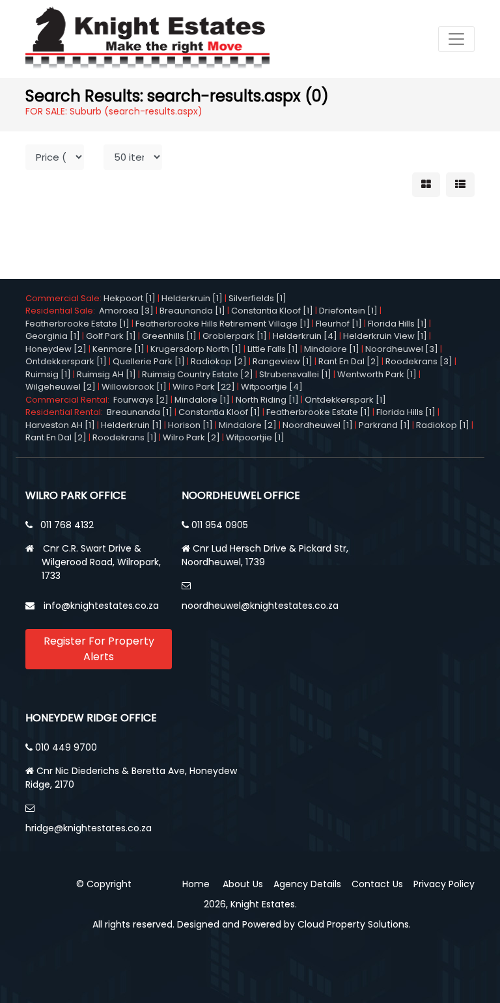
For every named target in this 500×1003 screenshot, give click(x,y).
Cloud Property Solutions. (354, 924)
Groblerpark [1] (234, 336)
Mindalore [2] (248, 425)
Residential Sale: (62, 310)
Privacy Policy (444, 883)
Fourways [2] (141, 400)
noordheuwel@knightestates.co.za (260, 605)
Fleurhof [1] (339, 323)
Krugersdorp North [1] (196, 349)
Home (196, 883)
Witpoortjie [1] (255, 437)
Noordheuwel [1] (318, 425)
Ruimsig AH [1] (106, 374)
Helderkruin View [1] (385, 336)
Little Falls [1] (272, 349)
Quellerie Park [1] (149, 361)
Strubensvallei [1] (295, 374)
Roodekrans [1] (124, 437)
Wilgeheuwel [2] (60, 387)
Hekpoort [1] (130, 298)
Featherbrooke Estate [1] (77, 323)
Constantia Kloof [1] (272, 310)
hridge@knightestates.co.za (88, 828)
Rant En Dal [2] (349, 361)
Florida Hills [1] (397, 323)
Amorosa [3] (126, 310)
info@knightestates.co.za (101, 605)
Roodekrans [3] (418, 361)
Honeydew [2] (56, 349)
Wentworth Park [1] (377, 374)
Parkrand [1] (384, 425)
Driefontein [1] (348, 310)
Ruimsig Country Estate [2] (197, 374)
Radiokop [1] (442, 425)
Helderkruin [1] (192, 298)
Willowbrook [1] (134, 387)
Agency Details (307, 883)
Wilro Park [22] (204, 387)
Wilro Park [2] (191, 437)
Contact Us (377, 883)
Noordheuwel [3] (401, 349)
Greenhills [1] (169, 336)
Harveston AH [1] (60, 425)
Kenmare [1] (118, 349)
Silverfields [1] (257, 298)
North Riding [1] (267, 400)
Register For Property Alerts (99, 649)
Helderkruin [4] (305, 336)
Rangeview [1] (282, 361)
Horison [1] (190, 425)
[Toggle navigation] (456, 39)
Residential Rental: (66, 412)
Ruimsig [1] (48, 374)
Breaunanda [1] (192, 310)
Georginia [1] (52, 336)
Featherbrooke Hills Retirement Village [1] (222, 323)
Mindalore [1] (331, 349)
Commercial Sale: (64, 298)
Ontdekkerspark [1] (66, 361)
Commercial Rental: (69, 400)
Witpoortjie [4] (272, 387)
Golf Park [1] (111, 336)
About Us (243, 883)
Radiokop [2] (219, 361)
